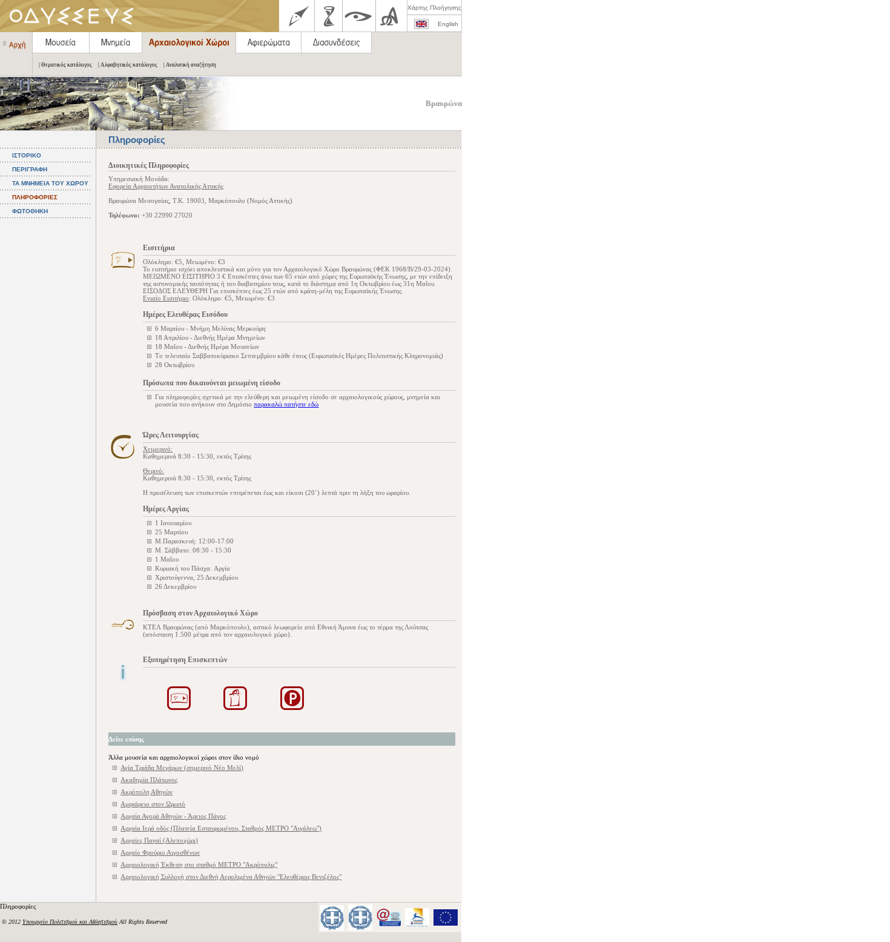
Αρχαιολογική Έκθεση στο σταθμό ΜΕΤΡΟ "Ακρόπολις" (198, 864)
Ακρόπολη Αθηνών (146, 791)
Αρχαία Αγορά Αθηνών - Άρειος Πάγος (173, 816)
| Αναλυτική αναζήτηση (189, 65)
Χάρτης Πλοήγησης (434, 7)
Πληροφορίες (19, 906)
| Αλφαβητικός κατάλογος (127, 65)
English (448, 24)
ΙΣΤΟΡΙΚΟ (26, 155)
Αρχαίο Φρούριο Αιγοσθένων (160, 852)
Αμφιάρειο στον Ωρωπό (152, 804)
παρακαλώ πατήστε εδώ (286, 404)
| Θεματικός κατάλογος (65, 65)
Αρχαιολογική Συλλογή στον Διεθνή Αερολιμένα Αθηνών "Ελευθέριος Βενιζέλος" (230, 876)
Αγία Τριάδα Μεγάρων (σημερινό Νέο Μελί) (181, 767)
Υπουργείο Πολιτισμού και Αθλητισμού (69, 921)
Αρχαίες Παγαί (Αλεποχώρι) (159, 840)
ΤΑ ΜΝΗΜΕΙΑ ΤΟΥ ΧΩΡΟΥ (50, 183)
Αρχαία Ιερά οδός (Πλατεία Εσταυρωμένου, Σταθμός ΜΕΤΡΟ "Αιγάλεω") (220, 828)
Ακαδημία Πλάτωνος (148, 779)
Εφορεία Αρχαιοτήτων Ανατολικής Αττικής (165, 186)
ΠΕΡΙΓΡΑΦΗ (29, 169)
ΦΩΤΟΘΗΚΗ (30, 211)
